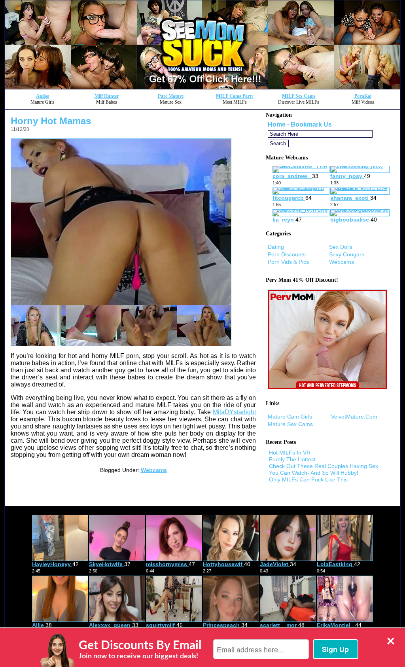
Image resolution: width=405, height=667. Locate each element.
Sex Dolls (340, 247)
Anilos (42, 96)
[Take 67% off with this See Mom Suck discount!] (202, 86)
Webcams (154, 470)
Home (277, 124)
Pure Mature (171, 96)
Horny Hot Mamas (51, 121)
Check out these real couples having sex (323, 466)
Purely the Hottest (292, 459)
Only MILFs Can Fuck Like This (308, 479)
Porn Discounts (287, 254)
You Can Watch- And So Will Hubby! (313, 473)
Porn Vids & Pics (288, 262)
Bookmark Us (311, 124)
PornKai (362, 96)
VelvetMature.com (354, 416)
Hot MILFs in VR (289, 452)
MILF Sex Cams (299, 96)
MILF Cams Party (235, 96)
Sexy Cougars (346, 254)
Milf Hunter (107, 96)
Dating (276, 247)
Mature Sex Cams (290, 424)
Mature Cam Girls (290, 416)
